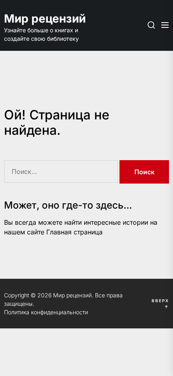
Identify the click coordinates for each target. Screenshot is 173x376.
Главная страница (74, 232)
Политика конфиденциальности (46, 312)
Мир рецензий (44, 18)
